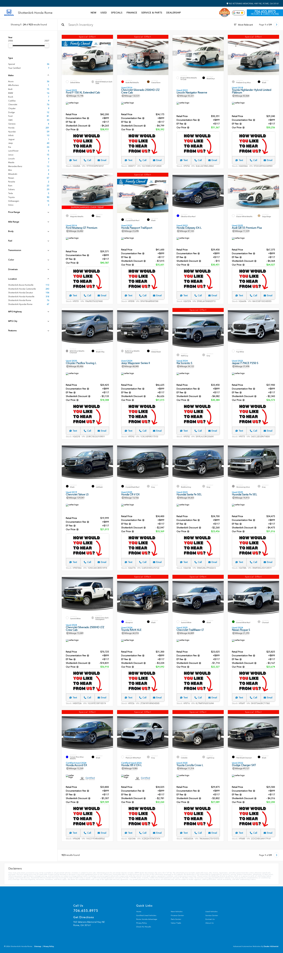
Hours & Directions (265, 14)
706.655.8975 (265, 11)
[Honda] (9, 12)
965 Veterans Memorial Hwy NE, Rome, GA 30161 (253, 4)
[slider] (10, 45)
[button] (110, 57)
